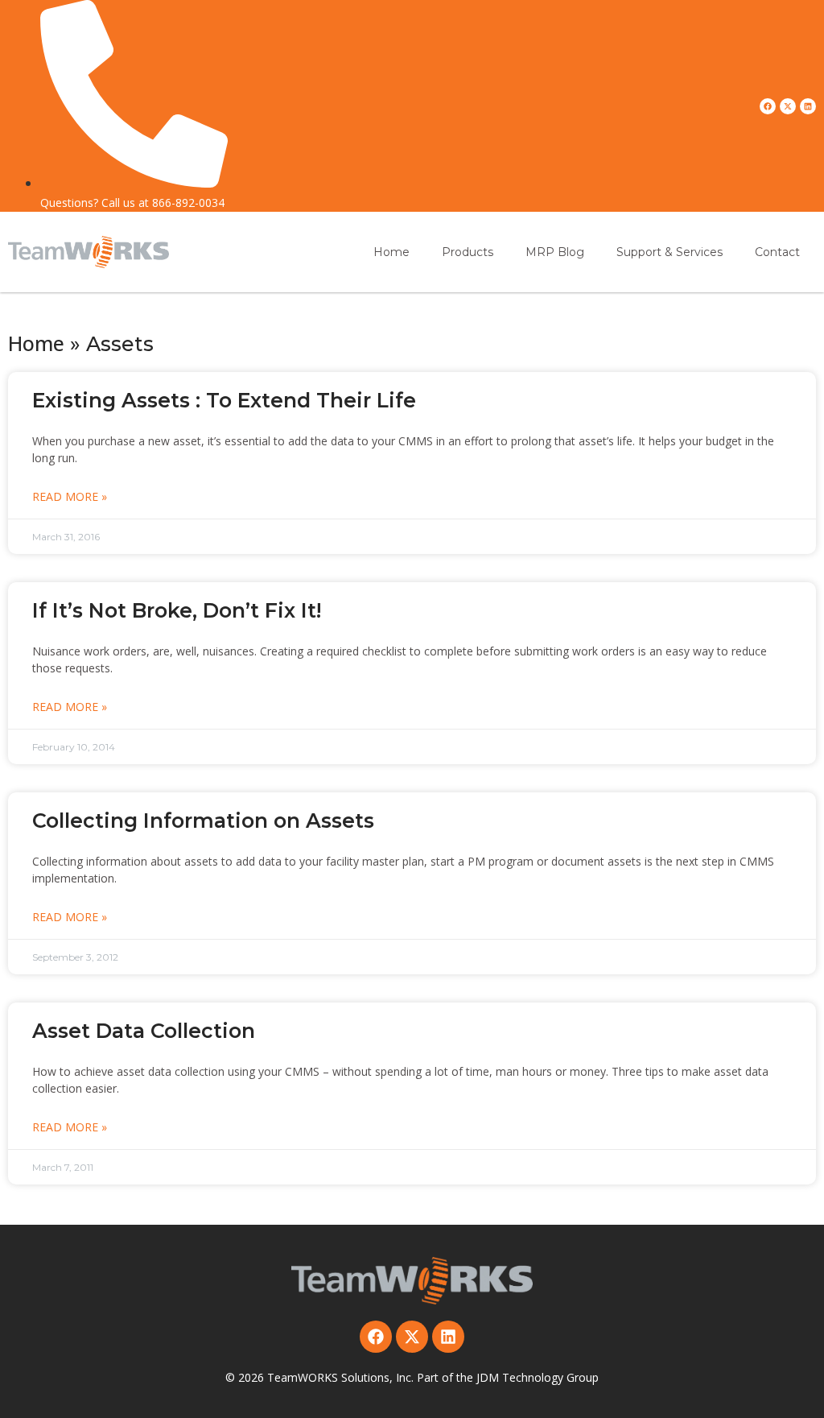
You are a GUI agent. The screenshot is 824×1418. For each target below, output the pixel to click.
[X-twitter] (788, 106)
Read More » (69, 496)
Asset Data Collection (143, 1031)
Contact (777, 252)
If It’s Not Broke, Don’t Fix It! (176, 610)
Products (467, 252)
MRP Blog (554, 252)
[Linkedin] (808, 106)
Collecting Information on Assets (203, 820)
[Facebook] (768, 106)
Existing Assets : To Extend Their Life (224, 400)
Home (391, 252)
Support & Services (669, 252)
